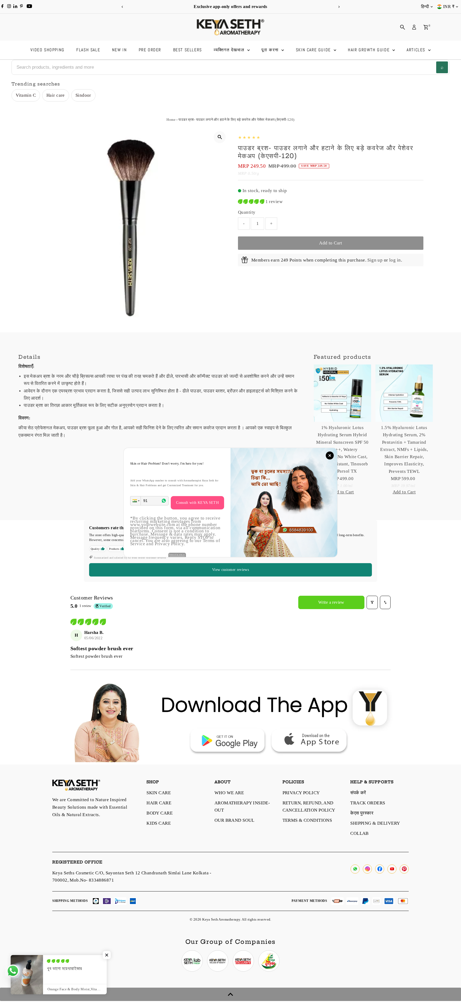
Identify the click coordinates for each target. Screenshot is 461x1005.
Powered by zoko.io (177, 554)
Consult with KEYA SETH (197, 503)
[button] (135, 500)
